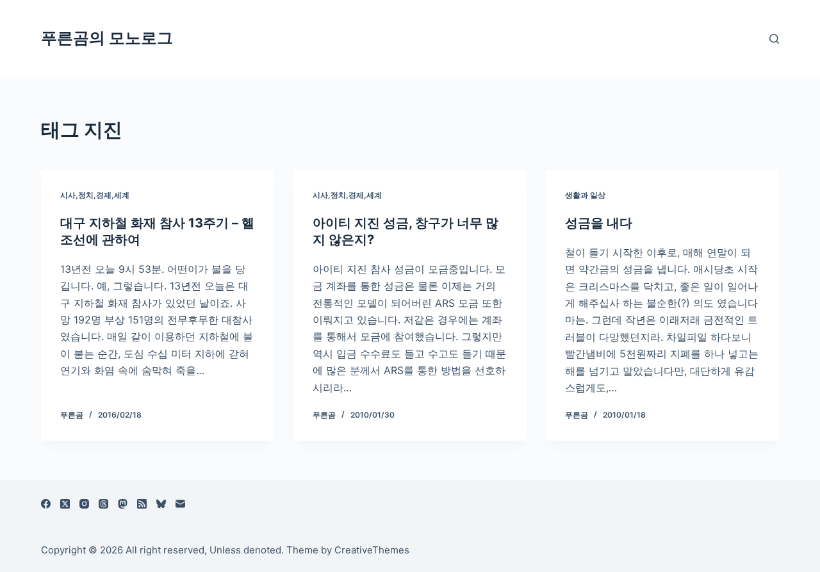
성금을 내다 (598, 223)
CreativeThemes (371, 550)
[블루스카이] (161, 504)
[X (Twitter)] (65, 504)
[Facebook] (46, 504)
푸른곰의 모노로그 (107, 37)
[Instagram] (84, 504)
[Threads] (103, 504)
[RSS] (142, 504)
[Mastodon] (122, 504)
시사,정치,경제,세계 (94, 195)
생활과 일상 (585, 195)
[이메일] (180, 504)
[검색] (774, 39)
